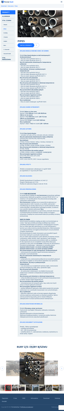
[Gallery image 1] (8, 388)
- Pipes (4, 28)
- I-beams (5, 37)
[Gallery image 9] (56, 388)
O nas (15, 398)
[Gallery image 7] (42, 388)
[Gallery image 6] (35, 388)
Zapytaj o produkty (26, 45)
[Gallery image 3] (22, 388)
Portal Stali (4, 5)
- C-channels (6, 49)
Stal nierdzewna (6, 58)
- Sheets (5, 24)
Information (34, 398)
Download (46, 398)
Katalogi (57, 398)
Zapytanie (5, 398)
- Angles (5, 41)
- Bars (4, 45)
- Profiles (5, 32)
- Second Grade (7, 53)
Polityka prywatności (26, 407)
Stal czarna (11, 5)
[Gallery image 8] (49, 388)
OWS (23, 398)
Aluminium (6, 16)
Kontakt (4, 401)
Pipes (16, 5)
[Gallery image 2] (15, 388)
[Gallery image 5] (29, 388)
